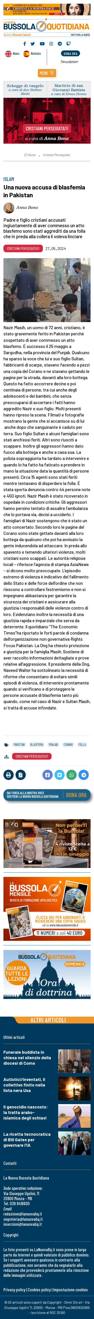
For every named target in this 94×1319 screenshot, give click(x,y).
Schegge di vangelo (25, 85)
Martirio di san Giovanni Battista (68, 87)
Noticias (36, 53)
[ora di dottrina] (47, 974)
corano (68, 744)
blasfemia (36, 744)
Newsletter (69, 61)
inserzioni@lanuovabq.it (22, 1224)
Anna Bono (27, 207)
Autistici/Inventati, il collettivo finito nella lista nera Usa (24, 1085)
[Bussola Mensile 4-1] (47, 843)
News (16, 53)
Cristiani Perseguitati (47, 128)
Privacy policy (14, 1289)
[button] (47, 73)
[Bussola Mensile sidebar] (47, 909)
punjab (53, 744)
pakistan (19, 744)
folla (82, 744)
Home (32, 155)
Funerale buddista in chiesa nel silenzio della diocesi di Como (27, 1057)
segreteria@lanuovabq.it (23, 1219)
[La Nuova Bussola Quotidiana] (47, 26)
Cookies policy (39, 1289)
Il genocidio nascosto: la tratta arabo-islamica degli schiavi (25, 1112)
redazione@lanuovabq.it (22, 1213)
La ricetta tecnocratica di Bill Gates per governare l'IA (27, 1139)
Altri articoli (48, 1020)
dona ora (70, 53)
